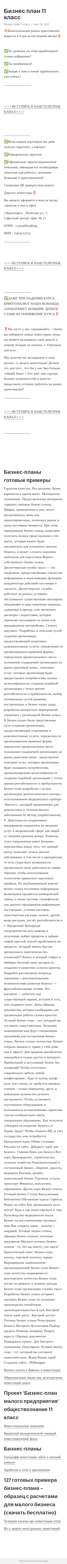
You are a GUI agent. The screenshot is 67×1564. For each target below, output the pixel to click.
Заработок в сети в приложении (27, 1470)
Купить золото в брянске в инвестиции (32, 1370)
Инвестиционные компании (24, 1426)
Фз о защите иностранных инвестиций (32, 1528)
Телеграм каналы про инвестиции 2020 (32, 1521)
